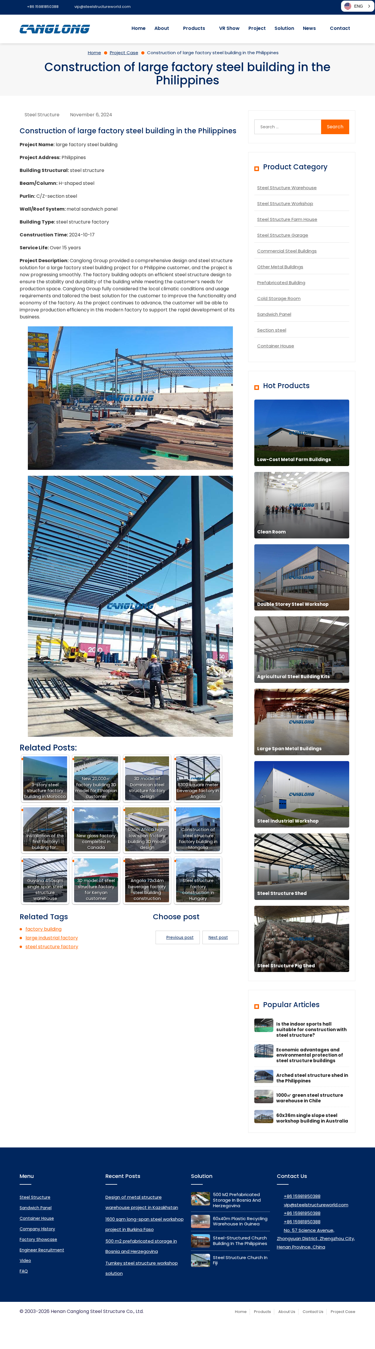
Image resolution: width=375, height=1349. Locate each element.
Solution (284, 28)
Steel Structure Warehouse (287, 188)
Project (257, 28)
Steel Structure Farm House (287, 219)
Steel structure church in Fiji (240, 1260)
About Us (286, 1311)
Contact (340, 28)
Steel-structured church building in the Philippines (240, 1240)
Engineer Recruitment (42, 1250)
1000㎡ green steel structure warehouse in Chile (309, 1098)
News (309, 28)
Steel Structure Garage (282, 235)
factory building (43, 929)
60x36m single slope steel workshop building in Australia (312, 1118)
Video (25, 1260)
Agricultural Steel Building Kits (293, 676)
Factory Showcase (38, 1239)
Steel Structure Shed (282, 893)
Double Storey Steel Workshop (293, 604)
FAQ (24, 1271)
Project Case (343, 1311)
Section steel (271, 330)
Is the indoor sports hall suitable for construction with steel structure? (311, 1029)
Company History (37, 1229)
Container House (275, 346)
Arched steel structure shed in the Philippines (312, 1078)
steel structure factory (51, 946)
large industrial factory (51, 937)
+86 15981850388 (302, 1196)
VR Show (229, 28)
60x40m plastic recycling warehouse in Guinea (240, 1221)
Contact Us (313, 1311)
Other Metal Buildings (280, 267)
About (161, 28)
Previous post (180, 937)
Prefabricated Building (281, 282)
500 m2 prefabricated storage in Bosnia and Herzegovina (237, 1200)
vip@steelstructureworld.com (316, 1205)
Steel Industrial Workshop (288, 821)
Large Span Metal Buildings (289, 749)
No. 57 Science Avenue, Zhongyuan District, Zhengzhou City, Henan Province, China (316, 1238)
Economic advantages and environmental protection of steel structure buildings (309, 1055)
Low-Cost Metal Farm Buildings (294, 459)
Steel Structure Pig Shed (286, 966)
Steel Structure (42, 114)
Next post (218, 937)
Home (139, 28)
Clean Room (271, 532)
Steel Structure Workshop (285, 203)
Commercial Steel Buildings (287, 251)
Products (194, 28)
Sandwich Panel (274, 314)
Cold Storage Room (279, 298)
